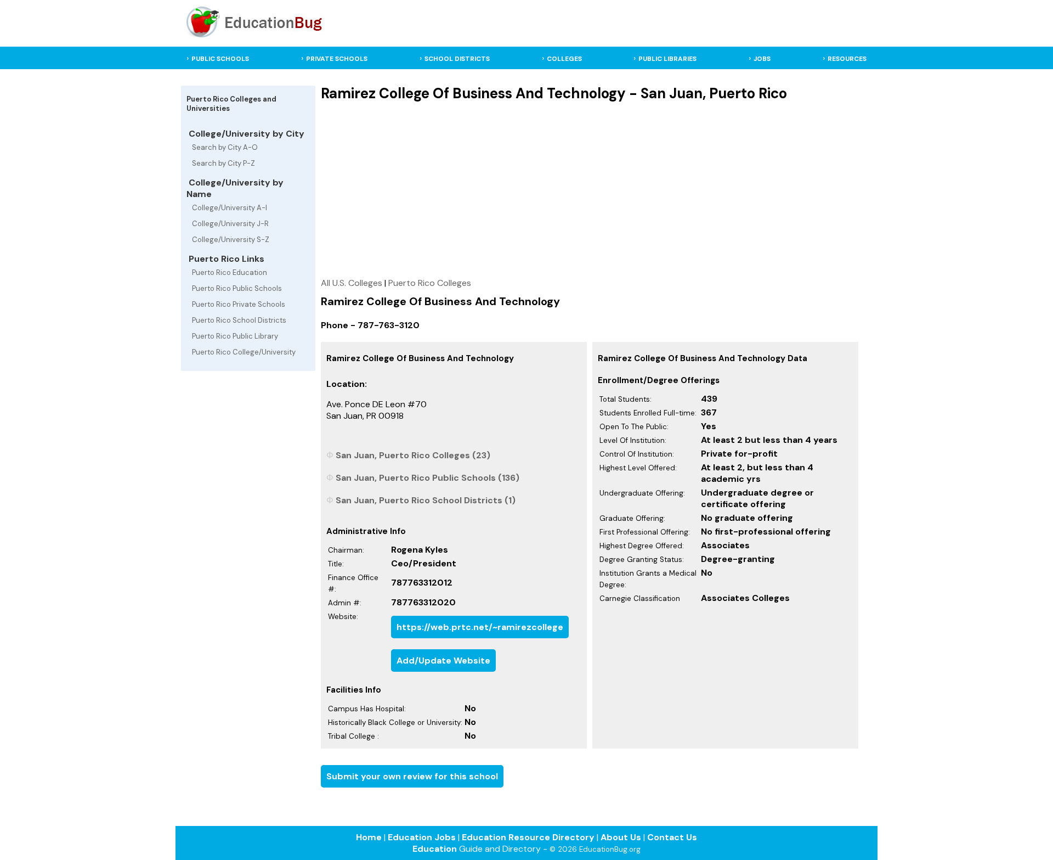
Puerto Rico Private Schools (238, 304)
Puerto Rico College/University (244, 352)
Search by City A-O (225, 147)
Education (434, 849)
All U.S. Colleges (351, 283)
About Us (621, 837)
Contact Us (672, 837)
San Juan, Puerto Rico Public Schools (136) (427, 478)
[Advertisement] (589, 189)
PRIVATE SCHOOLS (336, 58)
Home (369, 837)
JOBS (762, 58)
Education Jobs (422, 837)
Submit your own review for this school (412, 776)
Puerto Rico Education (229, 272)
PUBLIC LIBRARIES (667, 58)
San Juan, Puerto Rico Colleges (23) (413, 455)
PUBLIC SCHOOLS (220, 58)
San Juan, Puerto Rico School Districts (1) (426, 500)
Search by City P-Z (223, 163)
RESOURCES (847, 58)
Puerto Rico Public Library (235, 336)
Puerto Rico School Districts (239, 320)
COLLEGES (564, 58)
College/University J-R (230, 223)
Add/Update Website (443, 660)
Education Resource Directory (528, 837)
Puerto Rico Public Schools (237, 288)
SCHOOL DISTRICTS (457, 58)
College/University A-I (229, 207)
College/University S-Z (230, 239)
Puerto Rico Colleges (429, 283)
